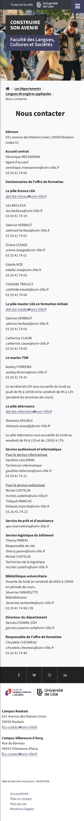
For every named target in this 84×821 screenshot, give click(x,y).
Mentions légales (22, 809)
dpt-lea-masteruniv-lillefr (26, 309)
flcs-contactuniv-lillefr (19, 727)
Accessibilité (19, 793)
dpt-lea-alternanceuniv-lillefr (29, 411)
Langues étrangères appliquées (28, 93)
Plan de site (18, 804)
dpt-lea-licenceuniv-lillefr (26, 196)
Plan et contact (21, 798)
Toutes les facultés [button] (21, 5)
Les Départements (27, 88)
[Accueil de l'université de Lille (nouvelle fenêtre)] (47, 5)
